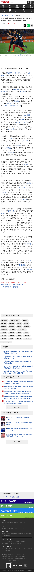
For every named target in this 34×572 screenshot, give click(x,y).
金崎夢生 (19, 145)
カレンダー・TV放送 (25, 548)
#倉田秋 (19, 335)
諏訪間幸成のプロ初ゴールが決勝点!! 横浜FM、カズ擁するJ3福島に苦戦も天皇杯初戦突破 (18, 392)
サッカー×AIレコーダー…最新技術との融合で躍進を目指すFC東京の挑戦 (18, 382)
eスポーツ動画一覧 (17, 543)
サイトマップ (25, 554)
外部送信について (23, 556)
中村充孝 (4, 92)
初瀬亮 (3, 213)
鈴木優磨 (22, 265)
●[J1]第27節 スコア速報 (9, 287)
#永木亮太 (3, 326)
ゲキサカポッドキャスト (9, 535)
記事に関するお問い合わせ (21, 558)
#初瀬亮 (11, 339)
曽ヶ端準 (11, 129)
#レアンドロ (27, 339)
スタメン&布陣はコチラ (13, 106)
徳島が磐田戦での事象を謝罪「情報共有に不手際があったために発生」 (18, 387)
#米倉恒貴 (11, 332)
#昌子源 (19, 323)
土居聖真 (9, 138)
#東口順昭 (3, 323)
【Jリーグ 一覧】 (12, 23)
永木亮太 (23, 92)
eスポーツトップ (27, 541)
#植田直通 (11, 326)
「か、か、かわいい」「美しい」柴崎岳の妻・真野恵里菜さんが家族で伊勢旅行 (18, 402)
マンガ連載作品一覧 (18, 541)
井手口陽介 (10, 152)
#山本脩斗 (26, 335)
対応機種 (4, 554)
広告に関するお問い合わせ (7, 558)
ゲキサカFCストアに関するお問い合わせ (10, 562)
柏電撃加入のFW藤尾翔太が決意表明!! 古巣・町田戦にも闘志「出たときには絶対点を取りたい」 (18, 397)
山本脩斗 (16, 89)
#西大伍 (26, 332)
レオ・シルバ (22, 188)
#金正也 (26, 323)
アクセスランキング (15, 548)
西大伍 (5, 192)
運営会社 (18, 554)
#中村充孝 (3, 339)
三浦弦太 (8, 148)
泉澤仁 (26, 164)
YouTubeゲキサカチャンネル (8, 533)
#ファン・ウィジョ (5, 342)
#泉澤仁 (19, 326)
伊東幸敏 (28, 244)
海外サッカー (22, 522)
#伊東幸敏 (26, 326)
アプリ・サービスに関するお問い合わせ (10, 560)
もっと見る (17, 407)
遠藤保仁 (9, 103)
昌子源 (22, 120)
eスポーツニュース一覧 (7, 543)
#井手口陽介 (4, 329)
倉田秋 (24, 199)
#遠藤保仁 (11, 335)
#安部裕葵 (18, 339)
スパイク (28, 522)
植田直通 (20, 55)
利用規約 (4, 556)
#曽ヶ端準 (3, 335)
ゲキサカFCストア (6, 548)
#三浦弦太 (12, 329)
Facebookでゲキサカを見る (11, 497)
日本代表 (4, 522)
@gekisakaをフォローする (11, 493)
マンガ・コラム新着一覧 (7, 541)
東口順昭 (27, 115)
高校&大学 (16, 522)
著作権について (11, 554)
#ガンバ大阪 (4, 320)
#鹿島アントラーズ (14, 320)
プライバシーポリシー (12, 556)
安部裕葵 (11, 211)
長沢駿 (29, 183)
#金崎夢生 (25, 320)
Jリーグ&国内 (10, 522)
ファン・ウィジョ (22, 122)
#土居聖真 (11, 323)
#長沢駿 (19, 332)
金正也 (16, 101)
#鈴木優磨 (3, 332)
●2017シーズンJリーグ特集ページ (13, 284)
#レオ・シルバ (21, 329)
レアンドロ (24, 141)
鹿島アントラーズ (13, 73)
